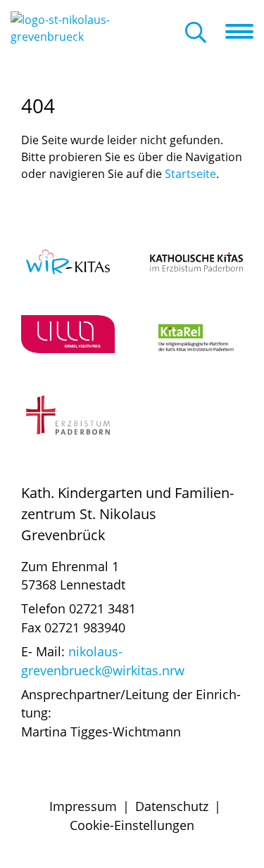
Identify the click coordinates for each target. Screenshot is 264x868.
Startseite (190, 173)
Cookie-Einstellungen (132, 825)
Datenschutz (171, 806)
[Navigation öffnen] (244, 31)
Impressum (83, 806)
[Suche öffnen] (195, 33)
